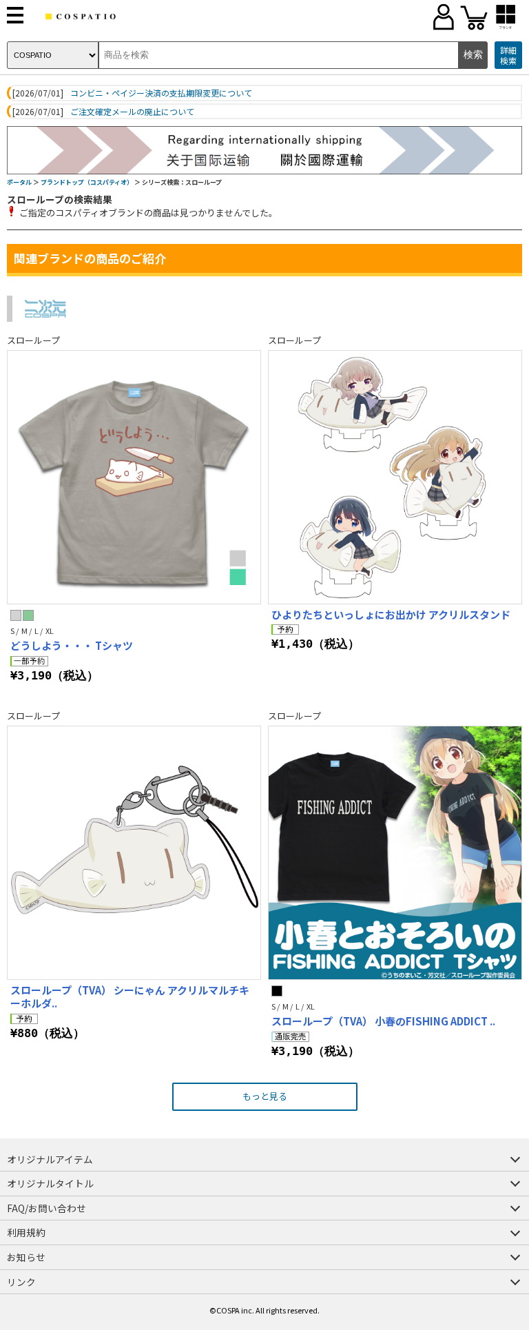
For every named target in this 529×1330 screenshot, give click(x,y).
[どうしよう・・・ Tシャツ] (134, 477)
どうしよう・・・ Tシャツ (71, 645)
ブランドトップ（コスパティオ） (87, 182)
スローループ (33, 340)
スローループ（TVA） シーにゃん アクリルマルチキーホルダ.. (129, 997)
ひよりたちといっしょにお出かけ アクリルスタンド (390, 614)
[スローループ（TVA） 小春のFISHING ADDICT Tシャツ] (395, 852)
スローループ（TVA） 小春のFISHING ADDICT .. (383, 1021)
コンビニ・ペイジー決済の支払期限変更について (161, 93)
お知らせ (26, 1257)
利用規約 (26, 1232)
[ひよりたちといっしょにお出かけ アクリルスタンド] (395, 477)
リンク (21, 1282)
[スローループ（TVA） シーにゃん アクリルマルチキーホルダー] (134, 852)
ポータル (19, 182)
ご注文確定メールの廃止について (132, 111)
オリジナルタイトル (50, 1183)
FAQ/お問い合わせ (46, 1208)
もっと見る (264, 1096)
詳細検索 (508, 55)
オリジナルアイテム (50, 1159)
